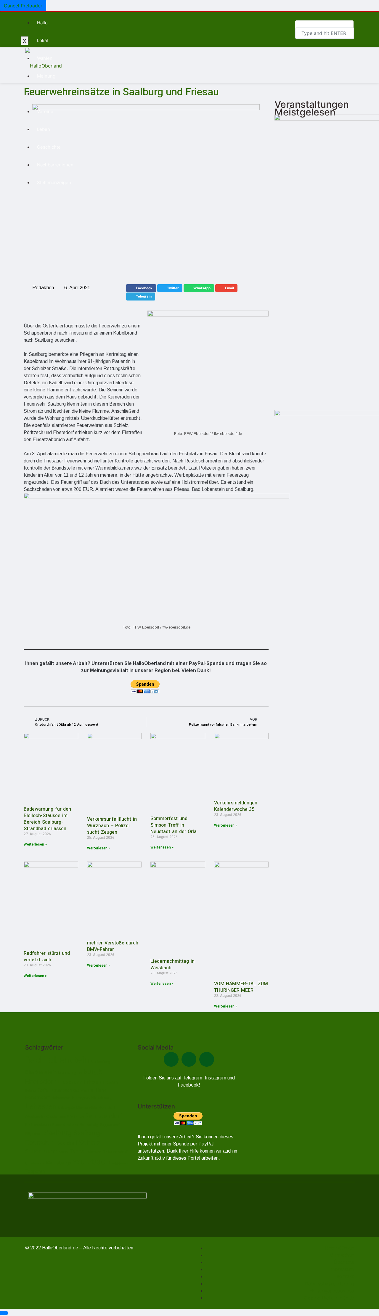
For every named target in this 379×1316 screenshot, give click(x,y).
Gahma (30, 1090)
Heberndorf (37, 1097)
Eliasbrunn (70, 1082)
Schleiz (90, 1142)
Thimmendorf (115, 1151)
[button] (141, 288)
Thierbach (94, 1152)
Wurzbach (91, 1161)
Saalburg (58, 1133)
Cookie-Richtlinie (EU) (329, 1298)
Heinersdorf (60, 1098)
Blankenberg (100, 1062)
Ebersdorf (40, 1081)
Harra (101, 1089)
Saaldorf (66, 1143)
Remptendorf (103, 1115)
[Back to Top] (4, 1313)
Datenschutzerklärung (329, 1283)
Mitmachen (341, 1255)
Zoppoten (35, 1171)
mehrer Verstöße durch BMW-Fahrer (112, 946)
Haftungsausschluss (331, 1290)
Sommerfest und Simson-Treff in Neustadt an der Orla (173, 825)
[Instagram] (206, 1059)
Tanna (77, 1151)
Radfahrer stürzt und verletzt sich (47, 956)
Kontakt (345, 1276)
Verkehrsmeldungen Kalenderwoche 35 (235, 806)
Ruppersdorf (110, 1125)
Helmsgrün (81, 1097)
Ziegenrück (120, 1163)
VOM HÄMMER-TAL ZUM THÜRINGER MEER (241, 987)
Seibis (63, 1152)
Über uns (344, 1262)
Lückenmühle (86, 1107)
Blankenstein (41, 1072)
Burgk (92, 1071)
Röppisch (34, 1133)
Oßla (62, 1117)
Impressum (342, 1269)
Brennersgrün (70, 1072)
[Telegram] (189, 1059)
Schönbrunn (41, 1151)
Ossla (51, 1116)
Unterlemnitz (34, 1163)
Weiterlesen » (35, 844)
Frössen (110, 1082)
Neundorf (106, 1107)
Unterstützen (339, 1248)
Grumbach (62, 1090)
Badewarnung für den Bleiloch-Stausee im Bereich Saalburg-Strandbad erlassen (47, 819)
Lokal (42, 40)
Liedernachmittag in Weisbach (172, 964)
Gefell (44, 1090)
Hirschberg (101, 1097)
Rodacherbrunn (38, 1124)
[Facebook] (171, 1059)
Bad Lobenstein (57, 1060)
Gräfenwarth (83, 1090)
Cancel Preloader (23, 6)
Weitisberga (58, 1163)
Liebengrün (66, 1108)
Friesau (92, 1082)
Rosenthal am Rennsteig (75, 1124)
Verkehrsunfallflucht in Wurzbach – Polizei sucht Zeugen (112, 826)
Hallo (42, 22)
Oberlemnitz (35, 1116)
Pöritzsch (75, 1116)
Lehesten (41, 1106)
